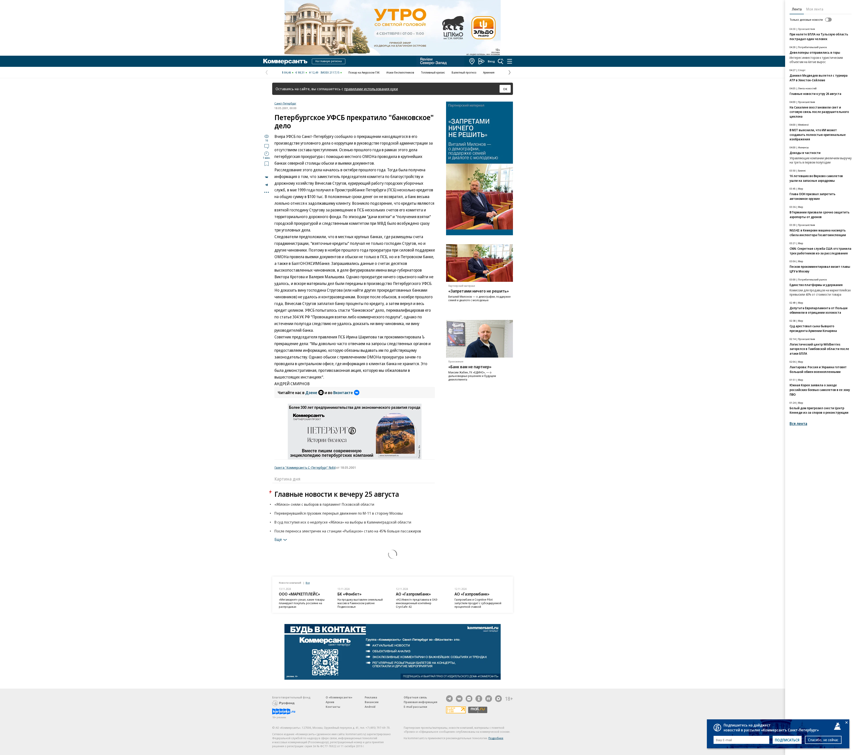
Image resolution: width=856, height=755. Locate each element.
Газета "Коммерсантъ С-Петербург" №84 (304, 467)
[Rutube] (488, 698)
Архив (330, 702)
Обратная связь (415, 697)
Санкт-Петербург (285, 103)
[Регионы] (472, 61)
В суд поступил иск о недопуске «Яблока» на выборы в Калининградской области (342, 522)
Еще (278, 539)
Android (370, 707)
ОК (505, 89)
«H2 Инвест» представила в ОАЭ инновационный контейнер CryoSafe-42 (416, 603)
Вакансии (372, 702)
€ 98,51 (300, 72)
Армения (488, 72)
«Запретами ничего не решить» (478, 291)
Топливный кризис (433, 72)
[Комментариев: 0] (266, 146)
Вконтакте (343, 392)
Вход (491, 61)
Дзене (311, 392)
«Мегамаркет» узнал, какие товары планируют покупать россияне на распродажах (302, 603)
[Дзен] (469, 698)
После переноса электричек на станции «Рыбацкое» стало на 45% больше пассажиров (347, 531)
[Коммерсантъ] (285, 61)
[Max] (498, 698)
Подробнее (495, 738)
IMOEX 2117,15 (330, 72)
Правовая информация (420, 702)
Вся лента (798, 423)
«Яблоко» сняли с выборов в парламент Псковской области (324, 504)
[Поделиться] (266, 177)
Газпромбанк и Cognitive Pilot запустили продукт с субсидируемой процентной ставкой (478, 603)
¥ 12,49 (313, 72)
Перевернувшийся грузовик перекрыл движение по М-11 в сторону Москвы (338, 513)
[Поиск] (500, 61)
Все (308, 582)
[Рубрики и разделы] (509, 61)
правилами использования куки (371, 88)
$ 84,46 (286, 72)
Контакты (333, 707)
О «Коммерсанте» (339, 697)
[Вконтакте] (459, 698)
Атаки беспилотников (400, 72)
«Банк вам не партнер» (470, 366)
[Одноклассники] (478, 698)
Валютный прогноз (464, 72)
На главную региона (328, 61)
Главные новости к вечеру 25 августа (336, 494)
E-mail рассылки (415, 707)
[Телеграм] (449, 698)
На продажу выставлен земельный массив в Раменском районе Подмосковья (360, 603)
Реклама (371, 697)
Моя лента (814, 9)
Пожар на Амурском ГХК (364, 72)
